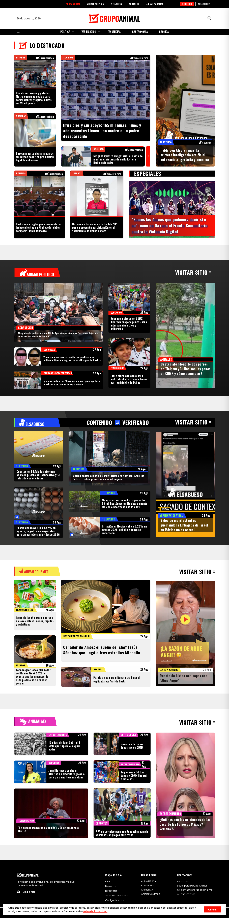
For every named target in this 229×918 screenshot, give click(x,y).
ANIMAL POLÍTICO (95, 4)
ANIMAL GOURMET (154, 4)
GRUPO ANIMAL (73, 4)
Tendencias (114, 32)
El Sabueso (147, 810)
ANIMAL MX (134, 4)
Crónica (164, 32)
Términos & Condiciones (159, 838)
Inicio (108, 806)
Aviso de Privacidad (95, 911)
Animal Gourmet (150, 818)
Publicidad (183, 806)
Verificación (88, 32)
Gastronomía (140, 32)
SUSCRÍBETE (187, 4)
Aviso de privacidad (116, 820)
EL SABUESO (116, 4)
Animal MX (147, 814)
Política (65, 32)
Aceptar (212, 909)
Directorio (111, 815)
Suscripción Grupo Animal (192, 810)
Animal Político (149, 805)
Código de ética (114, 824)
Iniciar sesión (204, 4)
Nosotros (111, 810)
